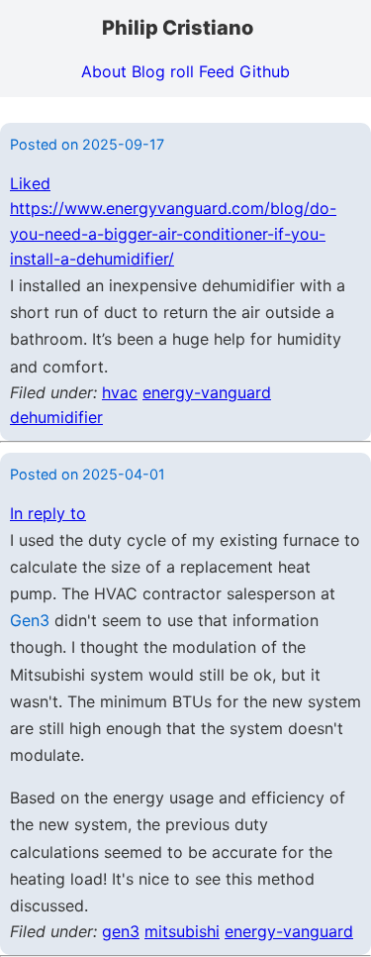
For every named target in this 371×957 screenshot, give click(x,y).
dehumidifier (56, 417)
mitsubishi (182, 931)
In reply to (48, 513)
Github (264, 71)
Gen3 (29, 620)
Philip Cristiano (177, 28)
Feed (216, 71)
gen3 (120, 931)
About (104, 71)
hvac (120, 392)
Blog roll (163, 71)
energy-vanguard (206, 392)
